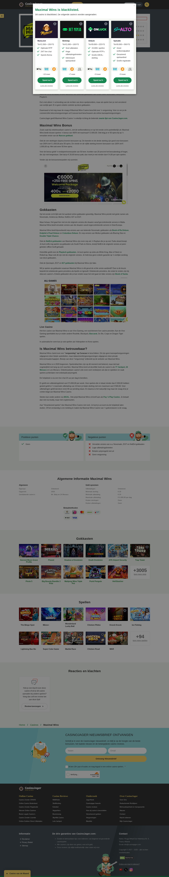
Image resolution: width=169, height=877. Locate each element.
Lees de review (46, 86)
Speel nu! (46, 80)
